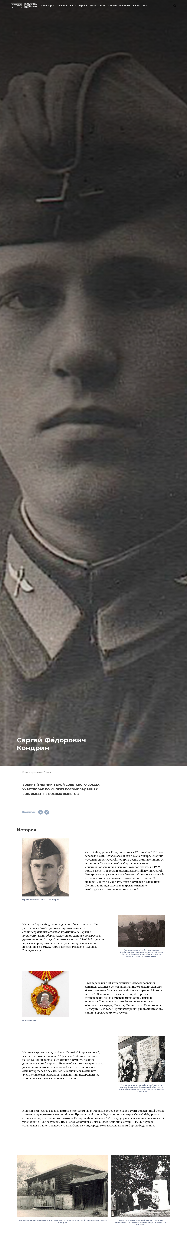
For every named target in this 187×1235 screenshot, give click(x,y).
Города (83, 5)
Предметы (124, 5)
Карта (73, 5)
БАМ (145, 5)
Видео (136, 5)
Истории (112, 5)
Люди (102, 5)
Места (93, 5)
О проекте (62, 5)
